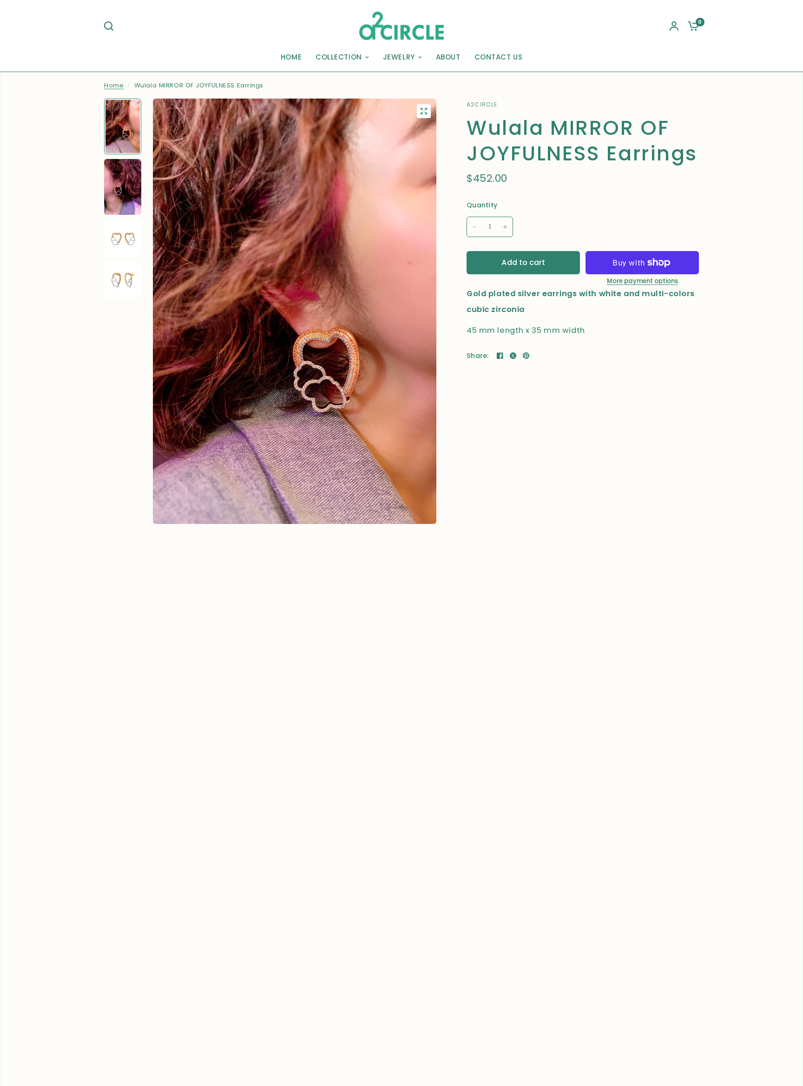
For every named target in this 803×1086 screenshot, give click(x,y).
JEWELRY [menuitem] (399, 57)
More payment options (642, 281)
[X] (513, 355)
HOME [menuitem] (291, 57)
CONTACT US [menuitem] (498, 57)
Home (114, 85)
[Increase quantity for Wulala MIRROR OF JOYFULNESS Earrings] (505, 227)
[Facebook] (500, 355)
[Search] (111, 26)
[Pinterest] (526, 355)
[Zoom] (424, 111)
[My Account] (674, 26)
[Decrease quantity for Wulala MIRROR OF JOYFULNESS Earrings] (474, 227)
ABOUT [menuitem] (448, 57)
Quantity (482, 205)
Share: (478, 355)
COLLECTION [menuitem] (339, 57)
